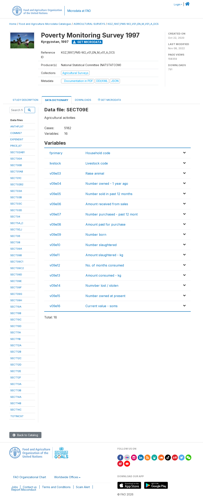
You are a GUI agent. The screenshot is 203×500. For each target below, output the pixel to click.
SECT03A (16, 190)
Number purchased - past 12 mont (111, 214)
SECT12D (15, 364)
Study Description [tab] (25, 99)
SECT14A (15, 396)
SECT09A (16, 248)
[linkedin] (141, 457)
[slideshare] (154, 457)
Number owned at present (105, 296)
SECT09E (16, 281)
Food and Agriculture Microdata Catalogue (45, 23)
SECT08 (15, 242)
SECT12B (15, 351)
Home (12, 23)
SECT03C (16, 203)
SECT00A (16, 158)
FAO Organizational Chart (29, 477)
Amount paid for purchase (105, 224)
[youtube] (127, 463)
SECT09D (16, 274)
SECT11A (15, 332)
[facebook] (120, 457)
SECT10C (16, 319)
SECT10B (15, 313)
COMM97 (16, 133)
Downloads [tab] (83, 99)
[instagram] (134, 457)
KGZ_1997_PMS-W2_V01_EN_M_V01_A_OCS (133, 23)
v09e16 (55, 306)
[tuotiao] (175, 457)
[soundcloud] (161, 457)
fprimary (56, 153)
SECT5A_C (16, 223)
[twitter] (182, 457)
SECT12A (15, 345)
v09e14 (55, 286)
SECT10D (15, 326)
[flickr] (127, 457)
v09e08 (55, 224)
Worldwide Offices (66, 477)
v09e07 (55, 214)
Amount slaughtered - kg (104, 255)
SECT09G (16, 293)
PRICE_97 (16, 145)
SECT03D (16, 210)
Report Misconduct (23, 489)
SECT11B (15, 338)
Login (177, 4)
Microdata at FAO (79, 11)
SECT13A (15, 384)
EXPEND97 (16, 139)
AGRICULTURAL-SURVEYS (89, 23)
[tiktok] (168, 457)
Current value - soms (101, 306)
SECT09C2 (17, 268)
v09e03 (55, 173)
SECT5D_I (16, 229)
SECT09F (16, 287)
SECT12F (15, 377)
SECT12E (15, 371)
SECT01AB (16, 171)
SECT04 (15, 216)
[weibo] (120, 463)
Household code (97, 153)
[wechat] (189, 457)
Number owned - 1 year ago (106, 184)
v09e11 (55, 255)
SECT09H (16, 300)
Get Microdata (89, 42)
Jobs (14, 487)
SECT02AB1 (17, 152)
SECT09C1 (16, 261)
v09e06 (55, 204)
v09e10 (55, 245)
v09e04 (55, 184)
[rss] (147, 457)
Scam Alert (83, 487)
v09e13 (55, 275)
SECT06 (15, 236)
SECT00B (16, 165)
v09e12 (55, 265)
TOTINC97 (16, 416)
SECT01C (16, 178)
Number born (95, 235)
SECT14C (16, 409)
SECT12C (16, 358)
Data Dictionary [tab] (56, 100)
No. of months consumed (104, 265)
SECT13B (15, 390)
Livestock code (96, 163)
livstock (55, 163)
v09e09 (55, 235)
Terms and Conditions (56, 487)
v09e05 (55, 194)
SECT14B (15, 403)
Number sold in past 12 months (108, 194)
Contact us (30, 487)
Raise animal (94, 173)
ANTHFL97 (16, 126)
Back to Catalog (27, 435)
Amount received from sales (106, 204)
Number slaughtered (101, 245)
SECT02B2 (16, 184)
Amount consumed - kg (103, 275)
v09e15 (55, 296)
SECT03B (16, 197)
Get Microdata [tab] (110, 99)
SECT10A (15, 306)
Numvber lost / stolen (101, 286)
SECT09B (16, 255)
